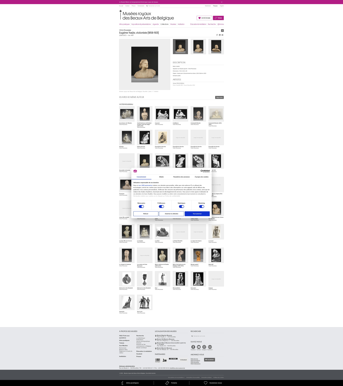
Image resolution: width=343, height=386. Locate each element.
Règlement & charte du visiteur (125, 352)
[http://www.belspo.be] (158, 360)
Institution (181, 24)
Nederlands (208, 6)
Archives (138, 343)
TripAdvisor (210, 349)
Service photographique (143, 341)
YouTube (199, 349)
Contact (127, 6)
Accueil (121, 6)
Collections (164, 24)
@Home (221, 24)
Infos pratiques (124, 24)
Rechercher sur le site (147, 5)
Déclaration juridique (206, 377)
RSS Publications (195, 363)
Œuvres (222, 30)
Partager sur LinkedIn (219, 35)
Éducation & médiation (198, 24)
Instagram (204, 349)
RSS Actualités (195, 362)
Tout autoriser (197, 213)
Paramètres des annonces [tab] (181, 177)
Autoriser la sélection (171, 213)
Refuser (145, 213)
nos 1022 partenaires (145, 185)
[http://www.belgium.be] (164, 360)
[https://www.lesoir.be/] (173, 359)
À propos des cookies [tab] (202, 177)
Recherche (212, 24)
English (222, 6)
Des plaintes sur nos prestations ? (176, 377)
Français (215, 6)
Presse (133, 6)
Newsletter (210, 359)
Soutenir (139, 354)
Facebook (193, 349)
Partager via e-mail (222, 35)
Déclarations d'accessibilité (193, 377)
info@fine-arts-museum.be (177, 368)
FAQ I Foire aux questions (124, 337)
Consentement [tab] (141, 177)
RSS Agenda (194, 359)
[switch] (161, 206)
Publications (139, 339)
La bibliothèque (140, 338)
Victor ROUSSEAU (184, 84)
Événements (141, 6)
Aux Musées (123, 345)
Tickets (220, 18)
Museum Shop (123, 349)
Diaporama (219, 97)
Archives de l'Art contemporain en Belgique (143, 345)
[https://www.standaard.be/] (183, 360)
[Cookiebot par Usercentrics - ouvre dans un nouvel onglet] (202, 171)
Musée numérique (141, 347)
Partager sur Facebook (217, 35)
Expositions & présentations (141, 24)
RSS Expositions (195, 360)
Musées (173, 24)
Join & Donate (205, 18)
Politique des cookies (218, 377)
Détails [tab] (161, 177)
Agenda (156, 24)
